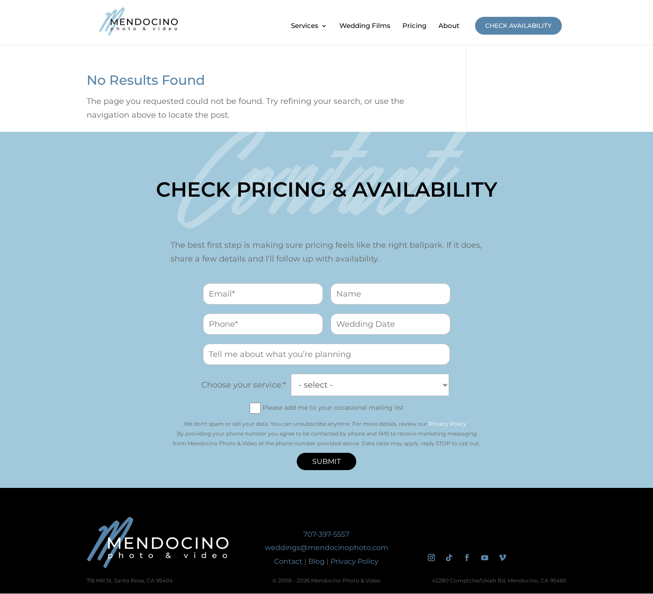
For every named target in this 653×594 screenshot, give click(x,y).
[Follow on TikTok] (449, 557)
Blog (316, 561)
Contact (288, 561)
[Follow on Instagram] (431, 557)
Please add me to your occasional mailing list (333, 408)
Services (305, 26)
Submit (326, 461)
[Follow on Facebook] (467, 557)
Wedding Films (364, 26)
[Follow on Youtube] (485, 557)
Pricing (414, 26)
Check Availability (519, 25)
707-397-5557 (326, 534)
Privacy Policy (447, 423)
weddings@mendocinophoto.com (326, 547)
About (448, 26)
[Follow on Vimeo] (502, 557)
